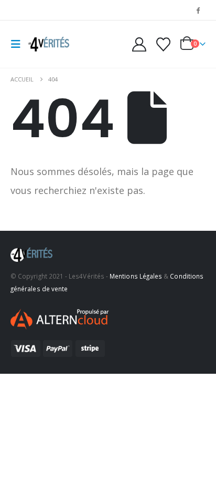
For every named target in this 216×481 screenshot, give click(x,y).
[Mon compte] (139, 44)
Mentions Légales (136, 276)
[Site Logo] (48, 44)
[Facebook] (198, 10)
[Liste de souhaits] (163, 44)
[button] (18, 44)
